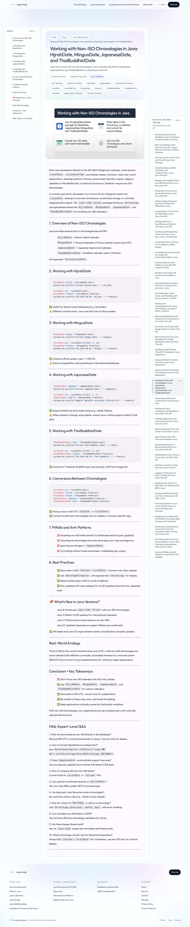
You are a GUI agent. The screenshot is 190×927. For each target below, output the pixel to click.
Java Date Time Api (80, 37)
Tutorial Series (79, 4)
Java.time (55, 93)
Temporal (98, 88)
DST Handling (57, 83)
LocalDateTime (70, 88)
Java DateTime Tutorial (124, 83)
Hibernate (147, 4)
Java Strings (14, 900)
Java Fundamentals (17, 887)
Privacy (163, 920)
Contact (144, 895)
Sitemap (144, 900)
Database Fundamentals (108, 887)
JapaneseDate (105, 83)
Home (54, 37)
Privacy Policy (147, 904)
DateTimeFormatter (74, 83)
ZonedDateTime (131, 88)
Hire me (173, 4)
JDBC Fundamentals (106, 891)
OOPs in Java (15, 891)
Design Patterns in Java (63, 900)
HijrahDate (91, 83)
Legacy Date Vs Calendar (73, 93)
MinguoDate (85, 88)
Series (64, 37)
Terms (170, 920)
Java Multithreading (18, 904)
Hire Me (144, 891)
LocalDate (56, 88)
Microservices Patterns (63, 895)
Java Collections (97, 4)
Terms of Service (148, 908)
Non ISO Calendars (94, 93)
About (143, 887)
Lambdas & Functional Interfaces (124, 4)
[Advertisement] (95, 19)
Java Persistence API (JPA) (64, 887)
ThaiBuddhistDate (113, 88)
